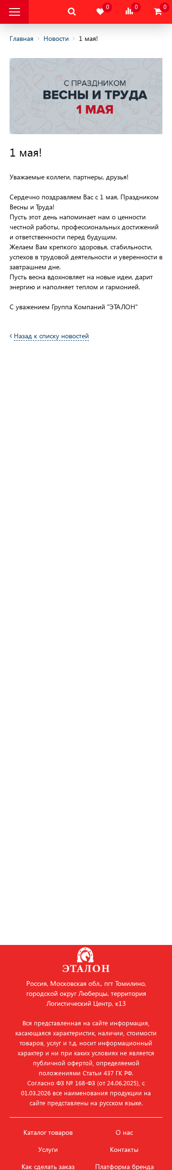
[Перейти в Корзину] (157, 11)
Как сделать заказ (48, 1166)
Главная (21, 38)
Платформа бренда (124, 1166)
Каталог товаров (48, 1132)
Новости (56, 38)
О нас (124, 1132)
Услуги (48, 1149)
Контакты (124, 1149)
